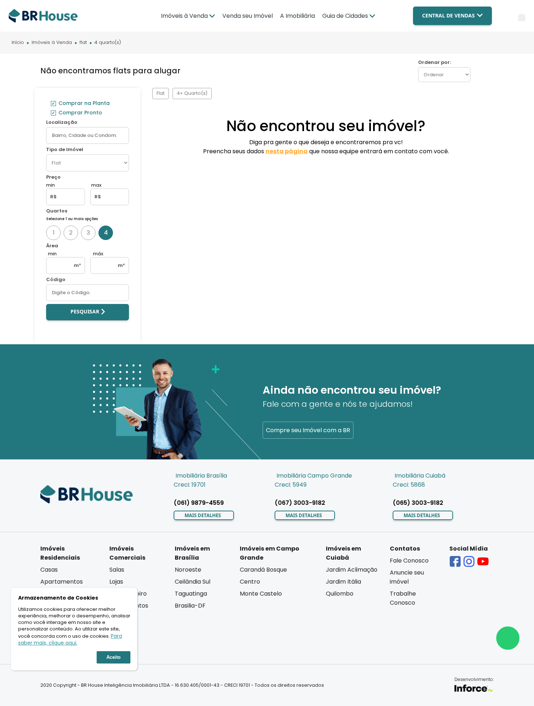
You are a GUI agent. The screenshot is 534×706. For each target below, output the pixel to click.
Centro (250, 581)
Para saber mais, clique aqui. (70, 639)
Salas (116, 569)
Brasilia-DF (190, 605)
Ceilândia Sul (192, 581)
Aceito (113, 657)
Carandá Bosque (263, 569)
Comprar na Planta (83, 103)
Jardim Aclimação (351, 569)
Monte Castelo (261, 593)
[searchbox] (87, 135)
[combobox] (87, 135)
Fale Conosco (409, 560)
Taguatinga (191, 593)
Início (18, 42)
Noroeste (188, 569)
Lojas (116, 581)
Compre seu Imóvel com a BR (308, 430)
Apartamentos (61, 581)
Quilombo (339, 593)
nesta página (287, 151)
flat (83, 42)
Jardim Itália (343, 581)
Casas (49, 569)
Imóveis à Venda (52, 42)
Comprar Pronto (79, 112)
